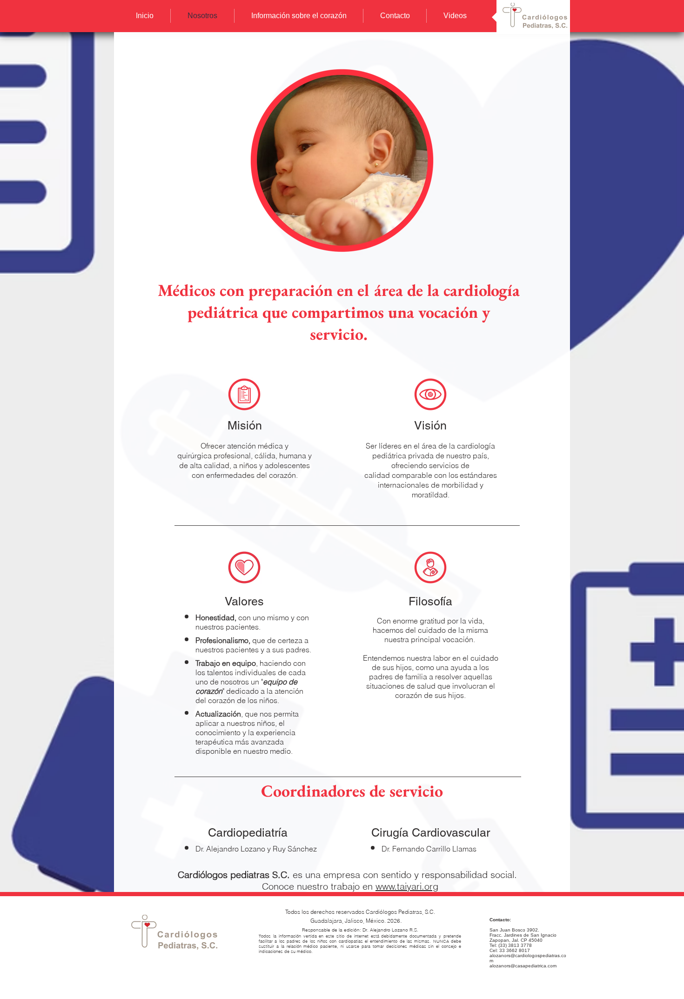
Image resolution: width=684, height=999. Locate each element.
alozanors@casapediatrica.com (523, 965)
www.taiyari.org (407, 886)
